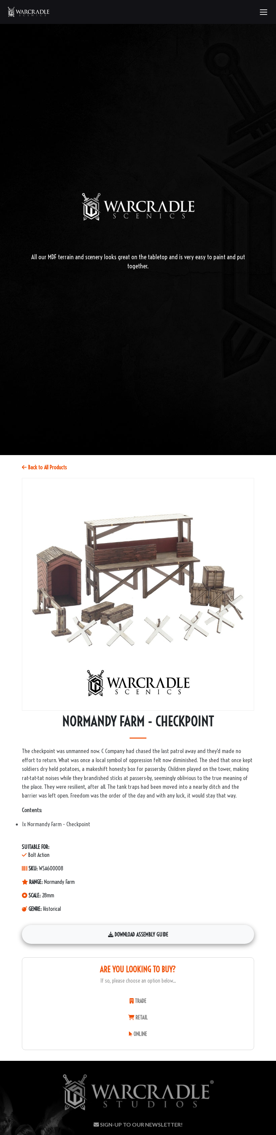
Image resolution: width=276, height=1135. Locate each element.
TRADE (140, 1000)
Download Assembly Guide (140, 934)
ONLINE (139, 1034)
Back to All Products (47, 467)
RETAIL (141, 1017)
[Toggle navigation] (263, 12)
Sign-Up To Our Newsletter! (141, 1124)
